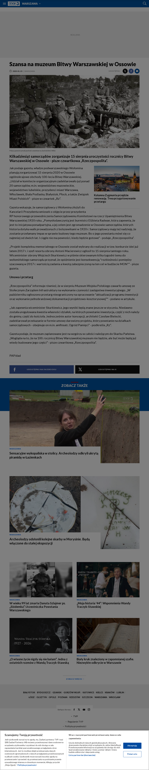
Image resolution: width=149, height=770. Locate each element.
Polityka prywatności (27, 765)
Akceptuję (132, 745)
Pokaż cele (132, 754)
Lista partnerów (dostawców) (82, 755)
